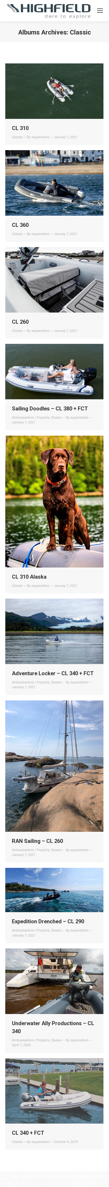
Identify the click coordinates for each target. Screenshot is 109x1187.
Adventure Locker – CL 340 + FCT (53, 673)
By (38, 137)
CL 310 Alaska (29, 577)
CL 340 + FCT (28, 1133)
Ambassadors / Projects (30, 417)
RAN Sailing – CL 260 (37, 841)
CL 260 (20, 322)
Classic (17, 137)
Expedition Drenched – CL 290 (48, 921)
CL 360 (20, 225)
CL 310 (20, 128)
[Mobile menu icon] (100, 10)
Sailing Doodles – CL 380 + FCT (50, 408)
